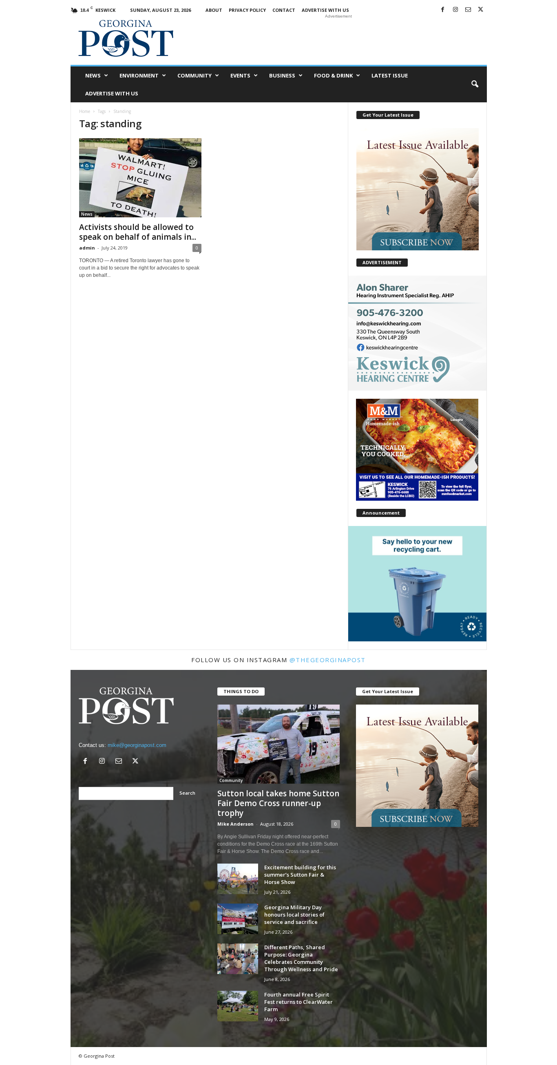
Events (240, 75)
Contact (283, 10)
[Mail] (468, 10)
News (93, 75)
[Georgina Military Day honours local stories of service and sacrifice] (237, 919)
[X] (481, 10)
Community (194, 75)
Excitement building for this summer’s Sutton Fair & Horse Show (300, 875)
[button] (475, 84)
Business (282, 75)
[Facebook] (443, 10)
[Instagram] (455, 10)
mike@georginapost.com (137, 745)
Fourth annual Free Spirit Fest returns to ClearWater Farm (298, 1002)
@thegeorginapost (328, 660)
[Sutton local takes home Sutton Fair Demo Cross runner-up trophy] (278, 744)
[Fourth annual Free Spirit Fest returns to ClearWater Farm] (237, 1006)
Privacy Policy (247, 10)
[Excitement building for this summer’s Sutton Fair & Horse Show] (237, 879)
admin (87, 248)
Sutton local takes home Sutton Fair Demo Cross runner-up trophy (278, 803)
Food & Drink (333, 75)
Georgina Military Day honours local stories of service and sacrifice (294, 915)
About (214, 10)
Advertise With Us (325, 10)
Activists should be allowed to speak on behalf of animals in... (137, 232)
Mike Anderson (235, 824)
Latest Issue (389, 75)
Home (84, 111)
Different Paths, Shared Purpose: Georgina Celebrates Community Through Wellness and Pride (301, 958)
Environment (139, 75)
